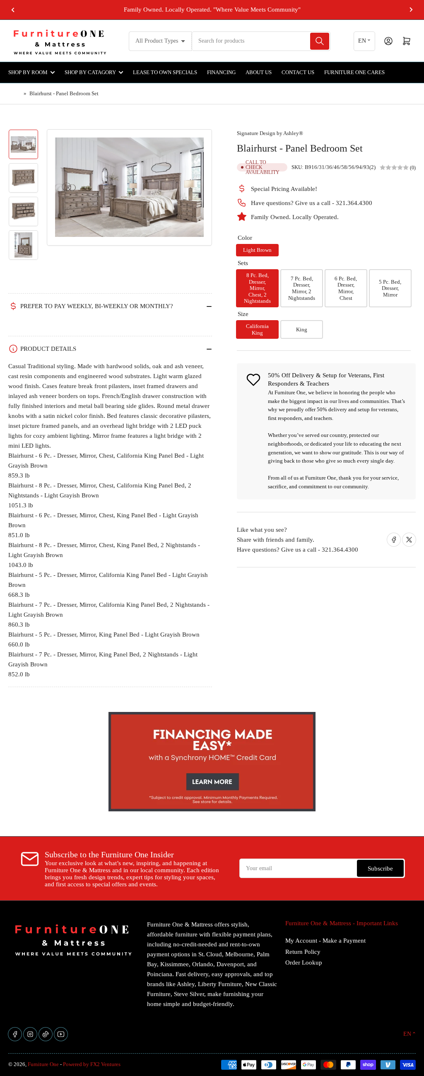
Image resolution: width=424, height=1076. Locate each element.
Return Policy (302, 951)
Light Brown (257, 250)
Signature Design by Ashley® (270, 133)
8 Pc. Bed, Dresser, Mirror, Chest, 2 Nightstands (257, 288)
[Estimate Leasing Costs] (10, 325)
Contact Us (298, 72)
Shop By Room (28, 72)
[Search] (320, 41)
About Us (259, 72)
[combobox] (261, 41)
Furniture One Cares (354, 72)
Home (15, 93)
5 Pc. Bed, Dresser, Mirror (390, 288)
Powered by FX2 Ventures (91, 1064)
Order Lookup (303, 962)
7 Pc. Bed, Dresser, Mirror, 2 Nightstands (301, 288)
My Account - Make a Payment (325, 940)
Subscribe (380, 868)
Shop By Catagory (90, 72)
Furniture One (43, 1064)
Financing (221, 72)
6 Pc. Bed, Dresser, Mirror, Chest (346, 288)
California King (257, 329)
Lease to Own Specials (165, 72)
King (301, 329)
